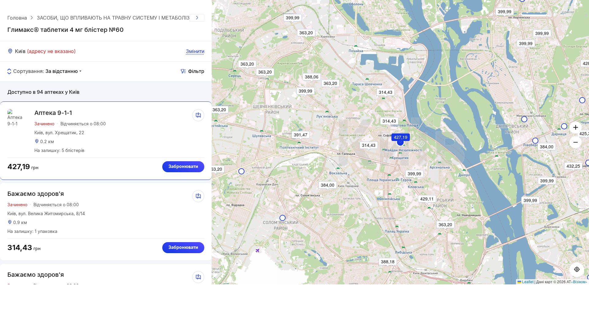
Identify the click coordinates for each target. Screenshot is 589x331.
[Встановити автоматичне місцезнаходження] (576, 269)
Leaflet (527, 281)
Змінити (195, 51)
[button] (241, 171)
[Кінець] (197, 17)
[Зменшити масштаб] (575, 142)
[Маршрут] (198, 115)
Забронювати (183, 166)
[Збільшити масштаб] (575, 127)
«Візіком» (579, 281)
